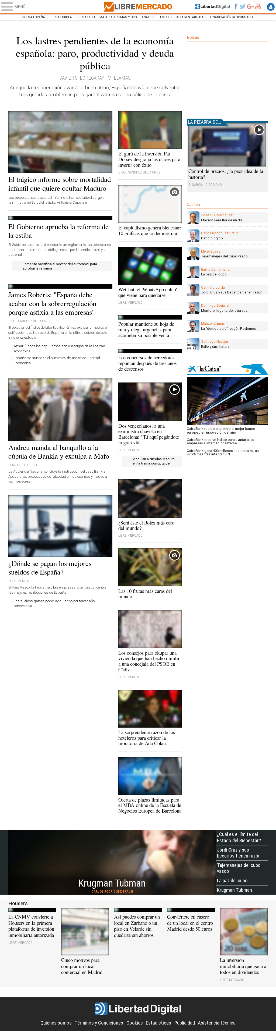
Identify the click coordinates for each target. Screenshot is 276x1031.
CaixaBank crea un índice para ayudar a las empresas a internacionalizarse (220, 441)
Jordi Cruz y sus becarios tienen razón (239, 853)
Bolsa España (33, 17)
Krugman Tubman (234, 890)
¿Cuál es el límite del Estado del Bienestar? (239, 837)
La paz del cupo (232, 881)
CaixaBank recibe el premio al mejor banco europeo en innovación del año (221, 430)
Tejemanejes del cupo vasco (239, 868)
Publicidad (184, 1023)
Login (271, 7)
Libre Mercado (138, 7)
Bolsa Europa (61, 17)
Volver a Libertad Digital (212, 6)
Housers (18, 903)
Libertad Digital (138, 1008)
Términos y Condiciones (99, 1023)
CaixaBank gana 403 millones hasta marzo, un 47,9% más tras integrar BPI (223, 452)
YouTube (258, 6)
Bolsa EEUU (86, 17)
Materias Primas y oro (118, 17)
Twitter (242, 6)
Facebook (235, 6)
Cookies (134, 1023)
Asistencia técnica (217, 1023)
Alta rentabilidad (191, 17)
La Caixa (227, 369)
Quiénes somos (56, 1023)
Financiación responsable (232, 17)
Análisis (149, 17)
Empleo (166, 17)
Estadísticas (158, 1023)
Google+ (250, 6)
